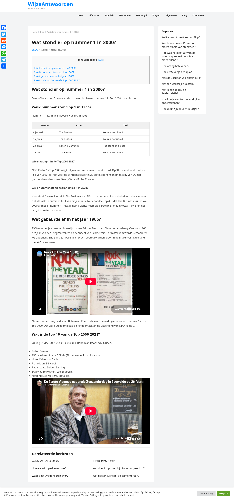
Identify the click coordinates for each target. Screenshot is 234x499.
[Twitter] (4, 34)
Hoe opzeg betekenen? (175, 66)
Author (44, 49)
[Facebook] (4, 28)
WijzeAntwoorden (50, 4)
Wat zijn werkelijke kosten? (178, 84)
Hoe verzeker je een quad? (177, 72)
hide (100, 59)
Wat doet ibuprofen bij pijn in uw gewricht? (119, 468)
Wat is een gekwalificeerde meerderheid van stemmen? (178, 45)
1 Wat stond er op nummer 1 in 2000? (55, 68)
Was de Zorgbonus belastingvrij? (181, 78)
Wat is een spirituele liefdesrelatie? (174, 91)
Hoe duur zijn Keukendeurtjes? (180, 109)
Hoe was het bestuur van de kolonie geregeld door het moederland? (178, 56)
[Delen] (4, 66)
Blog (42, 32)
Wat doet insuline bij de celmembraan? (116, 475)
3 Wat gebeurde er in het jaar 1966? (54, 76)
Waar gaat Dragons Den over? (50, 475)
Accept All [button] (223, 493)
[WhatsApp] (4, 53)
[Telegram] (4, 59)
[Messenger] (4, 47)
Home (34, 32)
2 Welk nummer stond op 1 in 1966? (54, 72)
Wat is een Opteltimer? (45, 460)
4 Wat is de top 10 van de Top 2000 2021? (57, 80)
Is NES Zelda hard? (104, 460)
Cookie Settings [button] (206, 493)
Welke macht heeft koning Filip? (181, 37)
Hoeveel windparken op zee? (49, 468)
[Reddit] (4, 40)
